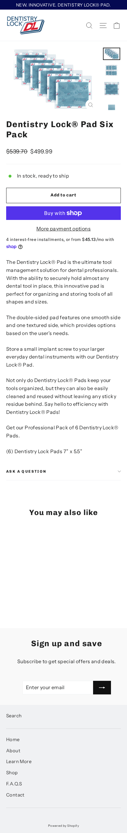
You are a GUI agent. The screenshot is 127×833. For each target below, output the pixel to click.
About (13, 751)
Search (14, 716)
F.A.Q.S (14, 784)
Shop (12, 772)
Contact (15, 795)
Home (13, 739)
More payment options (63, 228)
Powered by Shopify (63, 826)
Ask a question (26, 471)
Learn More (18, 761)
